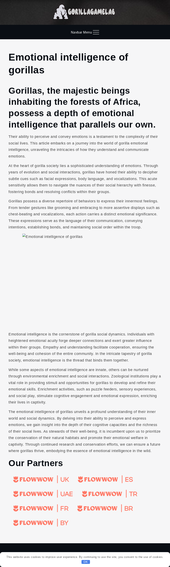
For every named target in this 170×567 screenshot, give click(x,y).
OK (86, 561)
